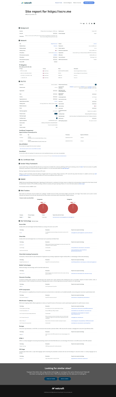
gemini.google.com (81, 232)
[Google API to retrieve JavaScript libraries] (28, 261)
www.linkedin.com (74, 310)
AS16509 (55, 55)
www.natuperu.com (80, 273)
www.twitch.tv (87, 247)
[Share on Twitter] (86, 23)
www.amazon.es (74, 297)
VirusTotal (54, 52)
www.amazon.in (81, 247)
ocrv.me (95, 43)
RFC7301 (90, 86)
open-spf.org (65, 168)
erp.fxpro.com (85, 358)
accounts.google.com (81, 312)
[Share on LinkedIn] (91, 23)
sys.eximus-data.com (88, 232)
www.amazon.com (88, 310)
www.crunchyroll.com (75, 249)
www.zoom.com (74, 273)
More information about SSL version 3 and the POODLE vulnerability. (30, 148)
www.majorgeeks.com (64, 217)
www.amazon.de (80, 323)
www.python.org (80, 297)
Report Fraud (88, 2)
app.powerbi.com (74, 358)
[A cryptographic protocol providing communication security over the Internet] (21, 232)
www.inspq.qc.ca (84, 261)
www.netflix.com (81, 310)
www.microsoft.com (83, 249)
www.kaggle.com (71, 217)
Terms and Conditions (67, 392)
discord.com (80, 358)
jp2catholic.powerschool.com (76, 250)
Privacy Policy (60, 392)
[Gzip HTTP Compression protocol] (27, 297)
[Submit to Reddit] (83, 23)
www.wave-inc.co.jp (88, 273)
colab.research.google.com (91, 261)
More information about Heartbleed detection (59, 155)
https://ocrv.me (54, 43)
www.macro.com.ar (56, 217)
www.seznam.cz (86, 297)
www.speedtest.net (74, 247)
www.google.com (74, 232)
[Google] (22, 217)
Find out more (51, 378)
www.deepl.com (74, 323)
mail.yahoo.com (80, 317)
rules (81, 166)
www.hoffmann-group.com (88, 308)
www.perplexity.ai (82, 320)
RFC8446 (71, 86)
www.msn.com (80, 308)
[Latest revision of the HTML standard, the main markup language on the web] (22, 334)
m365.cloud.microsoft (90, 320)
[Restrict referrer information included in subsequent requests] (25, 320)
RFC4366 (89, 87)
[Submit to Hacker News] (94, 23)
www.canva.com (74, 308)
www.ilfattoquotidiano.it (75, 261)
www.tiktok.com (74, 312)
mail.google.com (74, 317)
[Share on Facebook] (89, 23)
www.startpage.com (74, 320)
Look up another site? (31, 14)
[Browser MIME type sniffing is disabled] (28, 310)
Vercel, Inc (55, 45)
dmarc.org (81, 183)
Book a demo (64, 378)
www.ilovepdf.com (87, 323)
